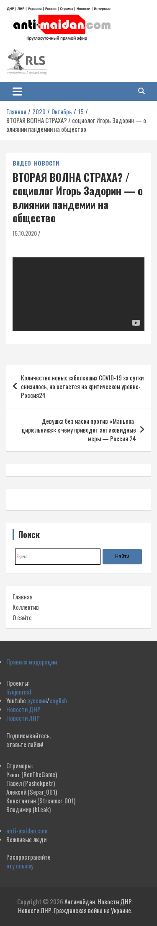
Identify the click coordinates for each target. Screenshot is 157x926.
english (58, 700)
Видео (22, 163)
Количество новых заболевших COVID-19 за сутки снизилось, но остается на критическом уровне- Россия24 (82, 386)
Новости (46, 163)
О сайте (22, 617)
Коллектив (26, 606)
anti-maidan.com (26, 830)
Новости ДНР (23, 709)
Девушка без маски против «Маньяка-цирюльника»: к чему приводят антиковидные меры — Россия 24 (79, 429)
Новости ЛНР (23, 717)
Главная (23, 596)
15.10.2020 (25, 233)
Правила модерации (31, 661)
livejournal (18, 691)
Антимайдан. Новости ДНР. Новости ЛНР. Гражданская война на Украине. (75, 906)
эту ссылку (19, 865)
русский (37, 700)
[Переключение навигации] (17, 91)
